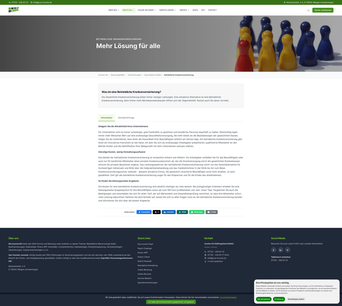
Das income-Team (145, 244)
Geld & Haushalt (144, 261)
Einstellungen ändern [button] (296, 299)
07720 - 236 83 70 (279, 260)
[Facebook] (273, 249)
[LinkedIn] (280, 249)
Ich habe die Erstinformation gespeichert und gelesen (171, 302)
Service (183, 10)
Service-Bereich (144, 278)
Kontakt (212, 10)
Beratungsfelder (118, 75)
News (195, 10)
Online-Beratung (145, 270)
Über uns (112, 10)
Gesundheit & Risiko (152, 75)
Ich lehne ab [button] (279, 299)
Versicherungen (134, 75)
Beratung (127, 10)
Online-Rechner (145, 10)
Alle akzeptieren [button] (263, 299)
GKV (203, 10)
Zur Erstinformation (228, 297)
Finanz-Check (144, 257)
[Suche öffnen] (308, 10)
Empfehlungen (166, 10)
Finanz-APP (143, 252)
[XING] (287, 249)
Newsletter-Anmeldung (148, 265)
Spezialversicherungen (148, 282)
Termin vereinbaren (322, 10)
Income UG (103, 75)
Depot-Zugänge (145, 248)
